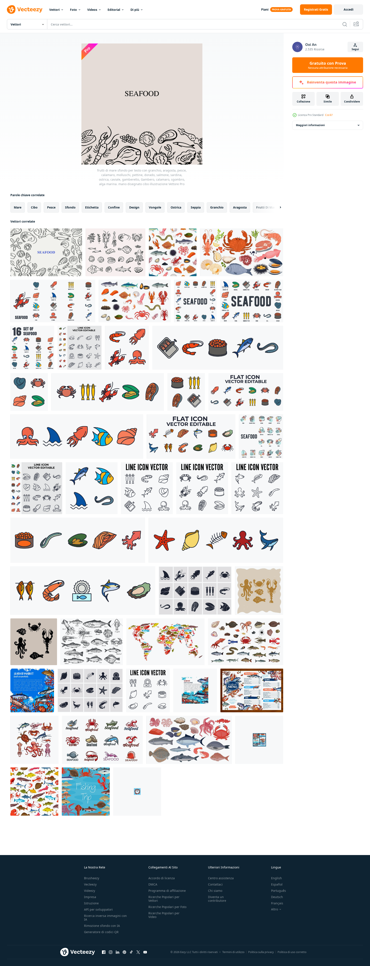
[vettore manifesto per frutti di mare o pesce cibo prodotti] (195, 690)
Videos (92, 10)
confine (114, 207)
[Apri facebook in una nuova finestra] (103, 952)
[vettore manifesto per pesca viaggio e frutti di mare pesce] (86, 791)
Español (277, 884)
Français (277, 903)
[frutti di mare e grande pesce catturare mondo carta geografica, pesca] (165, 641)
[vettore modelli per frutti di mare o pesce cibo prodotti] (259, 740)
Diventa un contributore (217, 899)
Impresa (90, 897)
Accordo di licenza (161, 878)
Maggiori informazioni (310, 125)
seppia (196, 207)
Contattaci (215, 884)
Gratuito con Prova (328, 65)
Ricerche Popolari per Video (163, 915)
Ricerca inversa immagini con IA (105, 917)
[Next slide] (277, 207)
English (276, 878)
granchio (217, 207)
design (134, 207)
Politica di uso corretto (292, 952)
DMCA (152, 884)
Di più (134, 10)
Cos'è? (329, 115)
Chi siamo (215, 891)
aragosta (240, 207)
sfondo (70, 207)
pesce (51, 207)
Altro (274, 909)
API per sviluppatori (98, 909)
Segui (355, 49)
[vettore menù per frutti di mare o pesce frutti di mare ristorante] (251, 690)
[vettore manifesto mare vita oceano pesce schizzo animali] (137, 791)
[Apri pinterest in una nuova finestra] (124, 952)
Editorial (114, 10)
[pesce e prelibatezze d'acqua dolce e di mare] (245, 641)
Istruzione (91, 903)
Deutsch (277, 897)
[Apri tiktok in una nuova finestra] (131, 952)
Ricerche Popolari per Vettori (163, 899)
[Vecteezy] (24, 9)
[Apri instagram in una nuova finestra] (110, 952)
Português (278, 891)
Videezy (89, 891)
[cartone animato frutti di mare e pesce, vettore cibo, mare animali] (135, 301)
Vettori (54, 10)
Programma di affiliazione (167, 891)
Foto (73, 10)
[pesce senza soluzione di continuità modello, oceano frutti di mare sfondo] (34, 791)
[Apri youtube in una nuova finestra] (145, 952)
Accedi (348, 9)
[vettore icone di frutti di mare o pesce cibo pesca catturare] (34, 740)
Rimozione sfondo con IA (102, 926)
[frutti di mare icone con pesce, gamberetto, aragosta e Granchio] (102, 740)
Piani (264, 9)
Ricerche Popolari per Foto (167, 907)
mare (17, 207)
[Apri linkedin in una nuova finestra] (117, 952)
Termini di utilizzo (233, 952)
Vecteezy (90, 884)
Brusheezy (91, 878)
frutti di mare (266, 207)
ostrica (176, 207)
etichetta (91, 207)
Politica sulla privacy (261, 952)
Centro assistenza (221, 878)
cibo (34, 207)
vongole (155, 207)
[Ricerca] (344, 24)
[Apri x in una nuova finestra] (138, 952)
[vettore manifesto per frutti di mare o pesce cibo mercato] (32, 690)
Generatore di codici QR (101, 932)
